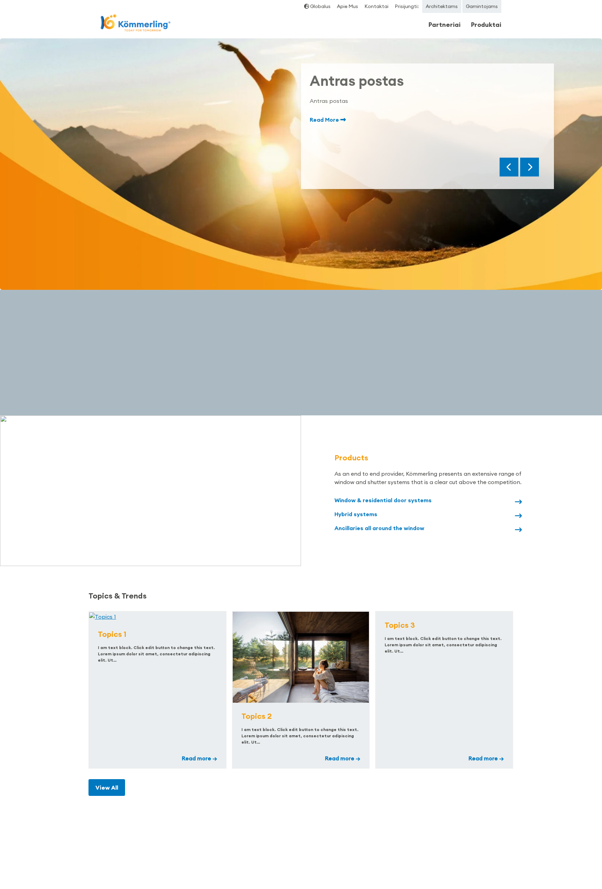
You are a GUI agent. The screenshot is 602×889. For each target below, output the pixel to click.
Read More (325, 119)
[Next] (529, 167)
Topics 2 (256, 716)
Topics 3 (400, 625)
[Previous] (509, 167)
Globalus (320, 6)
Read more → (199, 758)
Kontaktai (376, 6)
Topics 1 (112, 634)
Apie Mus (347, 6)
